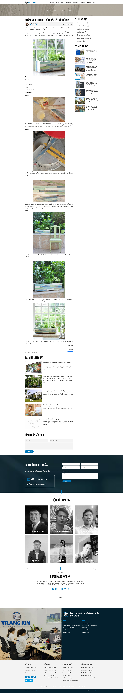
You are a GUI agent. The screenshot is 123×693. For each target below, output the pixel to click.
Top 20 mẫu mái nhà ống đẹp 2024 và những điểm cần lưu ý (92, 100)
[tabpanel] (61, 587)
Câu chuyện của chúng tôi (31, 667)
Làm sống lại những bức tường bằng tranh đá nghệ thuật (57, 363)
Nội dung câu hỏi (66, 471)
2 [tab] (60, 597)
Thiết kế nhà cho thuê (67, 667)
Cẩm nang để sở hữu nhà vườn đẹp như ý (91, 51)
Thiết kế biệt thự (66, 672)
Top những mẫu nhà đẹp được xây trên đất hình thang (92, 92)
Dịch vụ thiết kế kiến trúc (50, 667)
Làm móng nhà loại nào (81, 32)
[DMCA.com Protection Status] (29, 681)
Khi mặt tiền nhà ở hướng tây (51, 419)
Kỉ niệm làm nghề (29, 672)
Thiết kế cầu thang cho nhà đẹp (83, 29)
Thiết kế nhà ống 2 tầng (87, 667)
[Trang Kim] (30, 2)
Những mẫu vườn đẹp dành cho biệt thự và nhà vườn (57, 377)
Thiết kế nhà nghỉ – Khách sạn (70, 680)
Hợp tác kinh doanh (81, 686)
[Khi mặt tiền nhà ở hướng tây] (33, 423)
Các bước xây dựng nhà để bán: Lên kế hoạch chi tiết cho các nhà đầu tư (92, 60)
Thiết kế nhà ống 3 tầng (87, 670)
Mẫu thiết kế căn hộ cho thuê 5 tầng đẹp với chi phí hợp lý (91, 84)
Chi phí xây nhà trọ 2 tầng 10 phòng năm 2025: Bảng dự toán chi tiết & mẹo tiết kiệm (91, 68)
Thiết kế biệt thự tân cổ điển (88, 678)
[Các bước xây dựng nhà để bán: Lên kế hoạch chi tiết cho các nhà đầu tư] (80, 60)
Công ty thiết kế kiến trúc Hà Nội (52, 678)
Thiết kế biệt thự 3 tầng (87, 675)
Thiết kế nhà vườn (66, 675)
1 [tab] (59, 597)
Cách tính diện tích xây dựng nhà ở (84, 26)
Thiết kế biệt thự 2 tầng (87, 672)
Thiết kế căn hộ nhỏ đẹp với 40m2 (52, 405)
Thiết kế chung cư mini (49, 675)
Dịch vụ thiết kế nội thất (50, 670)
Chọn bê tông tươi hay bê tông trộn (84, 38)
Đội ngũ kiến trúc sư (30, 670)
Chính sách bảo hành (68, 686)
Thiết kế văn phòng (67, 678)
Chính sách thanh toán (55, 686)
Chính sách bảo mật (42, 686)
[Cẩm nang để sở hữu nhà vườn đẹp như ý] (80, 52)
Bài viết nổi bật (81, 46)
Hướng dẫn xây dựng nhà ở (82, 23)
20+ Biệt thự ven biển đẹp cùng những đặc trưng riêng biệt (91, 108)
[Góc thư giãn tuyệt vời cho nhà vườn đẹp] (33, 396)
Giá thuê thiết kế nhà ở (81, 41)
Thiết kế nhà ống (66, 670)
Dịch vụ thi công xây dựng (50, 672)
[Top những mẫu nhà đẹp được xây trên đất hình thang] (80, 92)
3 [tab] (61, 597)
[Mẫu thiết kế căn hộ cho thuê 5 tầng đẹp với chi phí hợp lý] (80, 84)
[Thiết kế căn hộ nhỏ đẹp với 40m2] (33, 410)
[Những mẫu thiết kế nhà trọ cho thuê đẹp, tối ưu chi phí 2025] (80, 76)
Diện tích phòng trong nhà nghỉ (83, 35)
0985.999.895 (66, 632)
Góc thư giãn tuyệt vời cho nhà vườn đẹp (54, 391)
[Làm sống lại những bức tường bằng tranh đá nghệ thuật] (33, 367)
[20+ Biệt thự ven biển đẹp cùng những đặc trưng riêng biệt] (80, 108)
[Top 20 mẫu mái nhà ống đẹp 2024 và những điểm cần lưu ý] (80, 100)
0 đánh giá (34, 352)
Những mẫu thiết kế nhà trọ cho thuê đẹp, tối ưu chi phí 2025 (91, 76)
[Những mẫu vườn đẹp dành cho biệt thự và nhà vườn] (33, 381)
